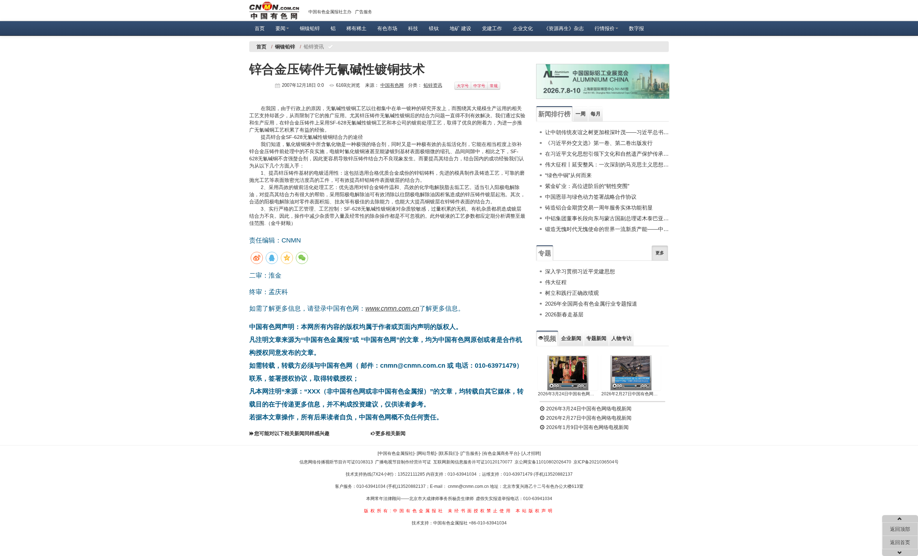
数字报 (636, 28)
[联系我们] (448, 453)
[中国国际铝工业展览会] (602, 81)
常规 (494, 86)
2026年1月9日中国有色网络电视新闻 (587, 427)
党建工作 (492, 28)
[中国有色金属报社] (396, 453)
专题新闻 (596, 338)
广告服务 (363, 11)
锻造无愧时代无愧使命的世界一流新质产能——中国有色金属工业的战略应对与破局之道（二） (607, 229)
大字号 (463, 86)
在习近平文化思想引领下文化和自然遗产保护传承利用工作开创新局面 (607, 154)
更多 (660, 252)
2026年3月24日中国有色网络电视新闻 (568, 393)
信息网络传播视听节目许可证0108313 (336, 462)
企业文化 (523, 28)
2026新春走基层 (564, 314)
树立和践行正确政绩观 (572, 293)
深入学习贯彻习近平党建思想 (580, 271)
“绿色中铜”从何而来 (568, 175)
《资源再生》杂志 (564, 28)
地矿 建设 (460, 28)
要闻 (280, 28)
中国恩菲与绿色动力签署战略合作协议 (591, 197)
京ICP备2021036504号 (596, 462)
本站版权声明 (535, 510)
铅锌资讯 (432, 85)
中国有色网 (392, 85)
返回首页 (900, 542)
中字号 (479, 86)
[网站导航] (426, 453)
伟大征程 (556, 282)
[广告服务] (470, 453)
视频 (549, 338)
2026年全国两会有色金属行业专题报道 (591, 304)
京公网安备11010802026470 (543, 462)
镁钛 (434, 28)
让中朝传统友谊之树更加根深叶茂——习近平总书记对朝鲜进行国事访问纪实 (607, 132)
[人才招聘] (531, 453)
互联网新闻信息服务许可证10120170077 (472, 462)
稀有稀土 (356, 28)
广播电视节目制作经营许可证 (403, 462)
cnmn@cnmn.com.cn (469, 486)
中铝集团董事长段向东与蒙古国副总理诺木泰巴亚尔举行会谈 (607, 218)
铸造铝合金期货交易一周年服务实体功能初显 (599, 207)
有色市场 (387, 28)
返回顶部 (900, 529)
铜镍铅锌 (310, 28)
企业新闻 (571, 338)
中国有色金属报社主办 (329, 11)
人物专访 (621, 338)
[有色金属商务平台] (500, 453)
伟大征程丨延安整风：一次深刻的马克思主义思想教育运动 (607, 164)
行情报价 (605, 28)
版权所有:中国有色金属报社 (404, 510)
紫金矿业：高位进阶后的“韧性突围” (587, 186)
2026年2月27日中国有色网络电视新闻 (631, 393)
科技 (413, 28)
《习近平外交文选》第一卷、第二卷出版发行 (599, 143)
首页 (260, 28)
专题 (544, 253)
